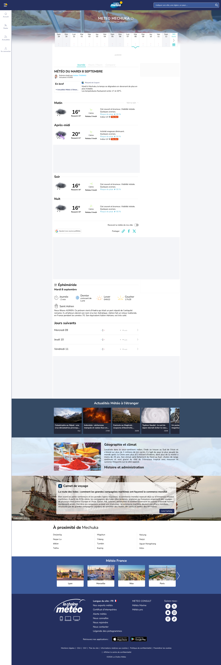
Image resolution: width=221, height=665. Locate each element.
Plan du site (93, 648)
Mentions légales (68, 648)
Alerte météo (100, 613)
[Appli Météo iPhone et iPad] (120, 639)
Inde (60, 12)
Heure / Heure (95, 64)
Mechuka (78, 12)
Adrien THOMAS (79, 75)
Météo (55, 12)
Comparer (110, 64)
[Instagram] (174, 612)
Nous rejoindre (100, 622)
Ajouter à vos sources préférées (70, 231)
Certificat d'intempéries (105, 609)
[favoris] (132, 18)
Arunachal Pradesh (68, 12)
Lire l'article (166, 511)
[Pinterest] (167, 619)
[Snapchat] (167, 612)
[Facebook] (167, 606)
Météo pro (137, 609)
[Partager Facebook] (128, 231)
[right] (177, 418)
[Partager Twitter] (134, 231)
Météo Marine (139, 605)
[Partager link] (123, 231)
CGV (85, 648)
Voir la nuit (131, 103)
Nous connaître (100, 618)
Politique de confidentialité (140, 648)
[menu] (6, 5)
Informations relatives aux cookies (114, 648)
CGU (79, 648)
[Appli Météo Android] (138, 639)
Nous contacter (100, 626)
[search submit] (216, 5)
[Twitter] (174, 606)
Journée (81, 64)
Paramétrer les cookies (162, 648)
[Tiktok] (174, 619)
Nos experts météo (103, 605)
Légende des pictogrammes (107, 631)
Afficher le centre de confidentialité (117, 652)
